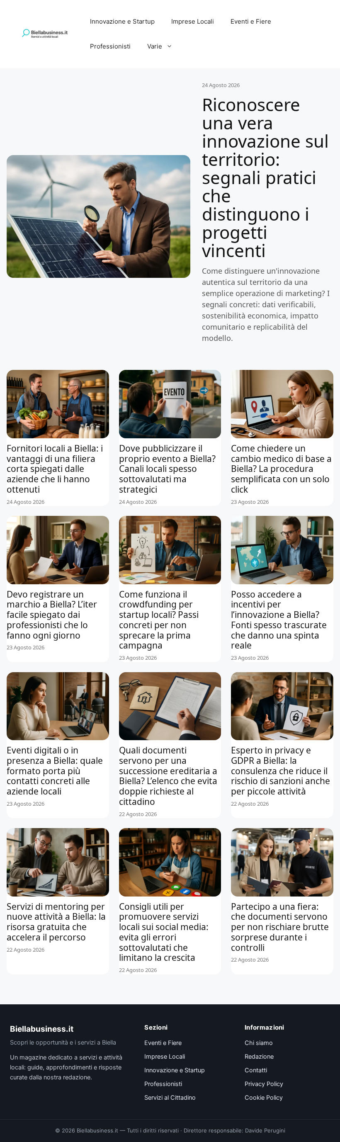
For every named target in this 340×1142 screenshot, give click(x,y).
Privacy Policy (264, 1084)
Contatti (256, 1070)
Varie (154, 46)
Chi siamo (259, 1043)
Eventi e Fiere (251, 21)
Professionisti (110, 46)
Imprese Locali (192, 21)
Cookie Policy (264, 1097)
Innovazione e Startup (122, 21)
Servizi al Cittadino (170, 1097)
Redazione (259, 1056)
